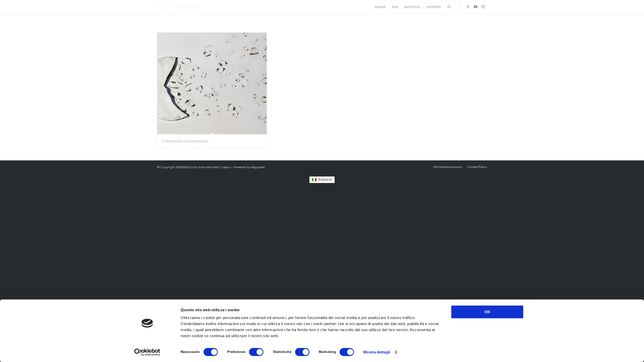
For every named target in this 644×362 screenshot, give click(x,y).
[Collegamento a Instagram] (483, 7)
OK (487, 312)
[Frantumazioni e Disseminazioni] (212, 83)
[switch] (256, 352)
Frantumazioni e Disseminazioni (185, 141)
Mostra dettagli (376, 352)
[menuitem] (380, 7)
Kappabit (258, 167)
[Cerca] (449, 7)
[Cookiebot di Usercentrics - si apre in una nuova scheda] (147, 352)
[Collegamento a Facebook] (468, 7)
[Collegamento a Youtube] (475, 7)
